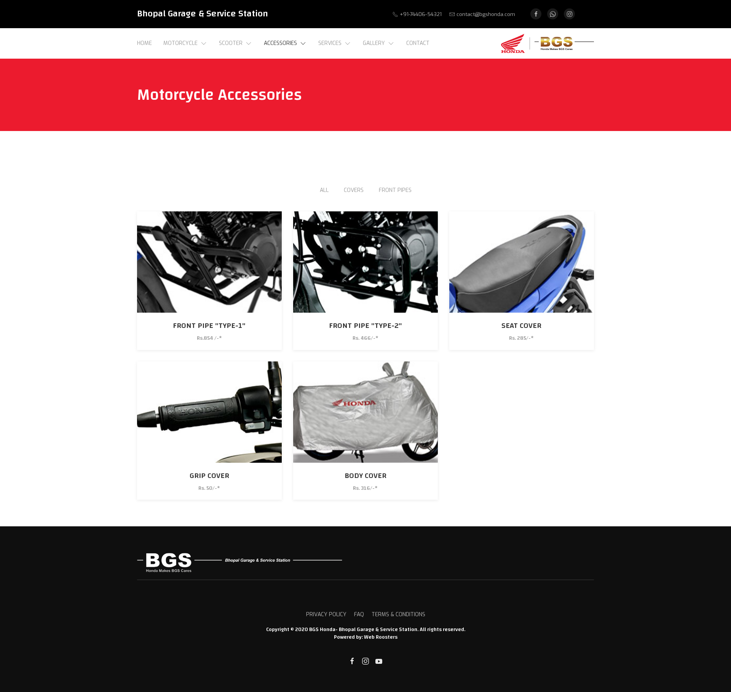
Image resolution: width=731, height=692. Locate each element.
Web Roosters (380, 637)
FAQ (359, 614)
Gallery (374, 43)
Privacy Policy (326, 614)
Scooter (231, 43)
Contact (417, 43)
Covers (354, 190)
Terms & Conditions (398, 614)
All (324, 190)
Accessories (280, 43)
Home (144, 43)
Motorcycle (180, 43)
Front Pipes (395, 190)
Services (330, 43)
